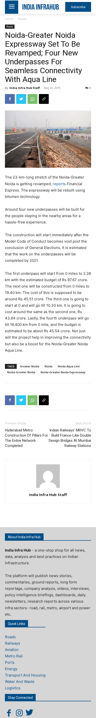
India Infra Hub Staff (24, 88)
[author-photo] (48, 488)
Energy (11, 668)
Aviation (12, 649)
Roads (22, 19)
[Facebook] (10, 99)
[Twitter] (21, 99)
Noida (48, 366)
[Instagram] (19, 713)
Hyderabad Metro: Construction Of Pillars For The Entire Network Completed (26, 438)
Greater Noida (29, 366)
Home (9, 19)
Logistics (12, 688)
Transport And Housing (25, 675)
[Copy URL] (44, 99)
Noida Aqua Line (69, 366)
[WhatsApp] (32, 99)
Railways (12, 643)
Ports (10, 662)
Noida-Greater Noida (21, 372)
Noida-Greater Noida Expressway (63, 372)
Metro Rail (14, 656)
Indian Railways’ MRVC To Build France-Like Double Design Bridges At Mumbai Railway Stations (70, 438)
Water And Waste (19, 681)
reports (60, 183)
